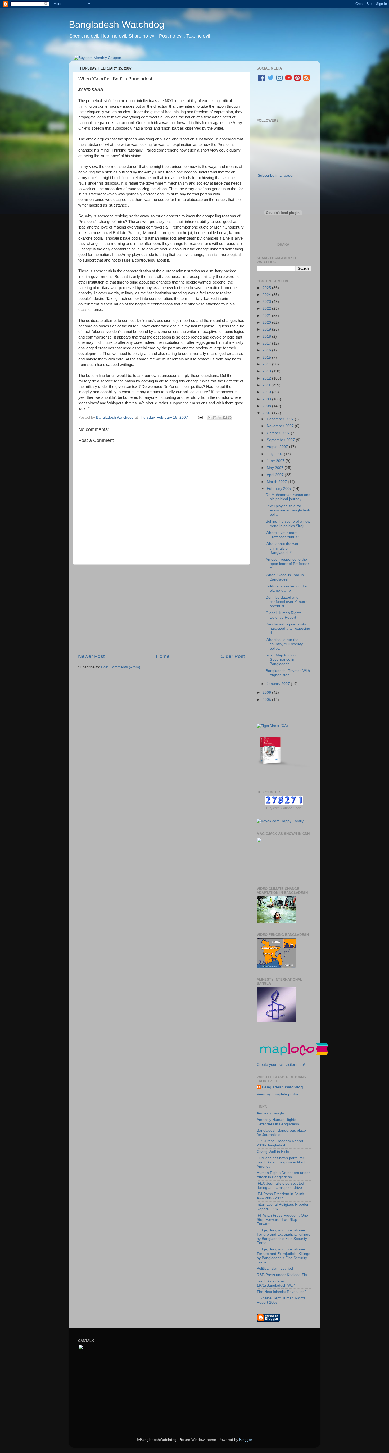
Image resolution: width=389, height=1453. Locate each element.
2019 (267, 329)
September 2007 (281, 440)
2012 (267, 378)
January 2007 (279, 684)
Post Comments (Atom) (120, 667)
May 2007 (275, 468)
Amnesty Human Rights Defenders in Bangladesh (278, 1122)
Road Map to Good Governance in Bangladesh (282, 659)
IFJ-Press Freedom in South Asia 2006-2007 (280, 1196)
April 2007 (276, 475)
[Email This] (209, 417)
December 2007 (281, 419)
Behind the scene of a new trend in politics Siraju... (288, 523)
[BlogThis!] (214, 417)
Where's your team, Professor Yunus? (282, 535)
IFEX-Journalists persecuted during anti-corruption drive (280, 1185)
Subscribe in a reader (276, 175)
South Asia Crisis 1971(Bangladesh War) (276, 1283)
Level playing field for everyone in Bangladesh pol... (288, 510)
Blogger (245, 1440)
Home (163, 656)
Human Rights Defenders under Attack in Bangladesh (283, 1175)
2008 (267, 406)
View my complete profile (277, 1094)
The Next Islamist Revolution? (282, 1292)
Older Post (233, 656)
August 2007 (278, 447)
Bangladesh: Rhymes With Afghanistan (288, 673)
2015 (267, 357)
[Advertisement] (161, 609)
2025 (267, 288)
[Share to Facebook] (224, 417)
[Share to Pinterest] (229, 417)
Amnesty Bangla (270, 1113)
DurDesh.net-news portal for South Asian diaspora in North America (281, 1162)
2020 (267, 323)
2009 (267, 399)
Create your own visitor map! (281, 1065)
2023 (267, 302)
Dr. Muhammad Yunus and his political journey (288, 497)
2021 (267, 316)
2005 (267, 700)
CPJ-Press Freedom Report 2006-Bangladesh (280, 1143)
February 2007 (280, 489)
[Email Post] (200, 417)
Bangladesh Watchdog (116, 24)
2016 (267, 350)
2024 (267, 295)
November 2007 (281, 426)
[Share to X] (219, 417)
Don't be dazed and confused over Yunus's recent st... (286, 602)
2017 (267, 343)
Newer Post (91, 656)
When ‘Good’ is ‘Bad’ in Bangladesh (285, 577)
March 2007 (277, 482)
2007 (267, 413)
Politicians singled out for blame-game (286, 588)
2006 (267, 692)
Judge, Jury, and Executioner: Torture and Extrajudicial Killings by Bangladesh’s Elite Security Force (283, 1236)
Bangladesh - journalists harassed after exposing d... (288, 628)
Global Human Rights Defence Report (283, 615)
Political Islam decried (275, 1269)
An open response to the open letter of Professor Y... (287, 564)
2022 (267, 308)
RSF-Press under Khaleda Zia (282, 1275)
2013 (267, 371)
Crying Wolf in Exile (273, 1152)
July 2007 (275, 454)
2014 (267, 364)
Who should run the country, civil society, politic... (285, 644)
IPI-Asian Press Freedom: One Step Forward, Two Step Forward (282, 1219)
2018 (267, 337)
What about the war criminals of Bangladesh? (282, 548)
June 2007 (276, 461)
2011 (267, 385)
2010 (267, 392)
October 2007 (279, 433)
